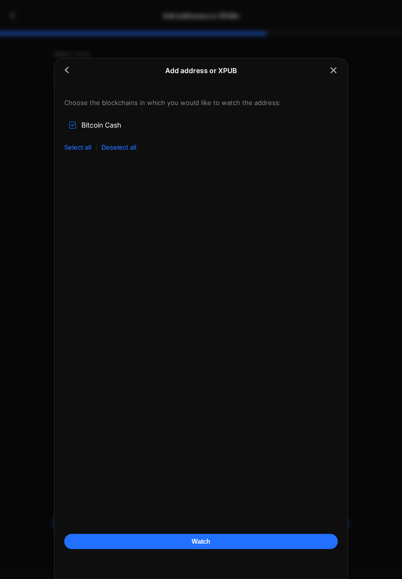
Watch (201, 541)
